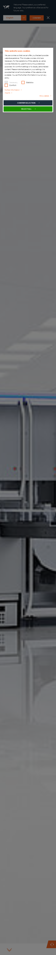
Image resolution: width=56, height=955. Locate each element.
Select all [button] (26, 109)
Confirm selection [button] (26, 103)
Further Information (12, 90)
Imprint (7, 93)
